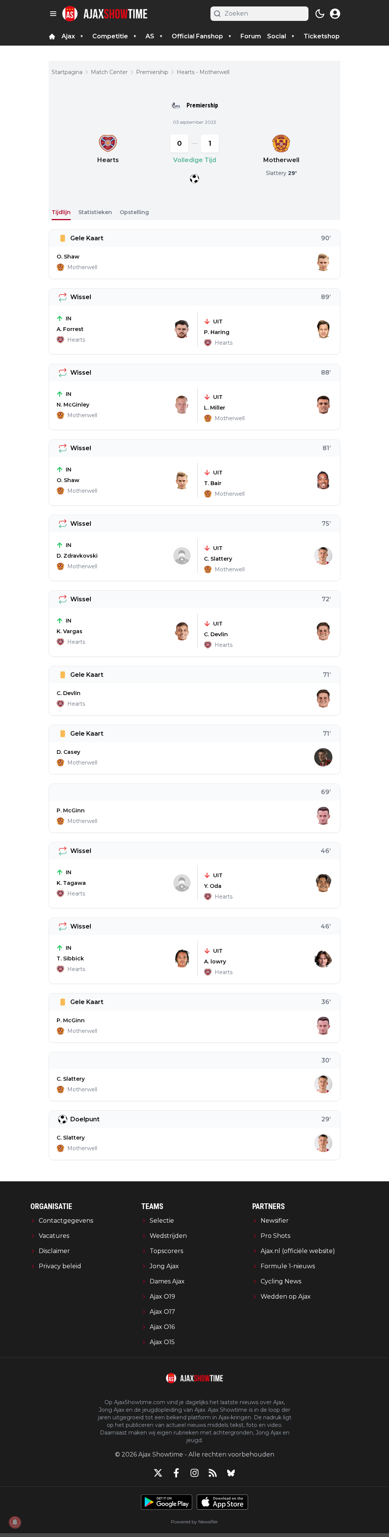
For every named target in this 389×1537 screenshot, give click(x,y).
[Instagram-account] (194, 1472)
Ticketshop (322, 36)
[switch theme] (320, 13)
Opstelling (134, 212)
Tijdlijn (61, 212)
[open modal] (335, 13)
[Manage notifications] (15, 1522)
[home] (52, 36)
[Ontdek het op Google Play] (166, 1502)
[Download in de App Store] (222, 1502)
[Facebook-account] (176, 1472)
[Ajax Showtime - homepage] (104, 13)
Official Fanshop (197, 36)
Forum (250, 36)
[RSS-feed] (212, 1472)
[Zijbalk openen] (53, 13)
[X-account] (158, 1472)
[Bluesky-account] (231, 1472)
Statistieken (95, 212)
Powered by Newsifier (194, 1521)
